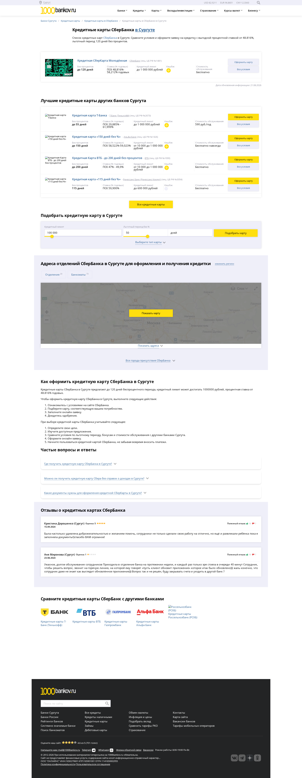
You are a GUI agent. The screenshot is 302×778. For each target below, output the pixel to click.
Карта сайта (180, 717)
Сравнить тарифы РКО (143, 725)
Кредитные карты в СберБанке (101, 20)
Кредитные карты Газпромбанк (116, 623)
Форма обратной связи (128, 749)
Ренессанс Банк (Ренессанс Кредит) (142, 179)
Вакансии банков (184, 721)
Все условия (243, 69)
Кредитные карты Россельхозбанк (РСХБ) (182, 615)
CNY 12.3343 (242, 2)
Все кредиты (93, 712)
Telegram (86, 749)
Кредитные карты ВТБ (87, 621)
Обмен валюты (138, 712)
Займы (89, 725)
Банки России (49, 717)
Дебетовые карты (96, 730)
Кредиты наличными (98, 717)
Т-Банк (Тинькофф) (119, 115)
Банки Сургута (48, 20)
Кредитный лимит (54, 226)
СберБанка (110, 37)
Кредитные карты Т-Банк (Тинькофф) (53, 623)
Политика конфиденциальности (58, 764)
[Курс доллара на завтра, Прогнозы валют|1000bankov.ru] (242, 757)
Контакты (179, 712)
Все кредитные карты (151, 204)
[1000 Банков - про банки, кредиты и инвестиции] (249, 757)
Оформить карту (243, 62)
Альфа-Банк (130, 136)
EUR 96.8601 (226, 2)
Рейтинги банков (52, 721)
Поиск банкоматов (53, 730)
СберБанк (135, 60)
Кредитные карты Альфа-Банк (147, 623)
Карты (156, 10)
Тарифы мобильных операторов (194, 725)
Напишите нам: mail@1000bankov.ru (60, 749)
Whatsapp (103, 749)
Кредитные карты (70, 20)
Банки (121, 10)
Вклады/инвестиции (180, 10)
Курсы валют (232, 10)
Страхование (208, 10)
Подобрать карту (236, 233)
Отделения (53, 274)
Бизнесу (253, 10)
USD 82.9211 (210, 2)
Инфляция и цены (140, 717)
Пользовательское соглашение (93, 764)
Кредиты (138, 10)
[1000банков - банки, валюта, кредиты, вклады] (257, 757)
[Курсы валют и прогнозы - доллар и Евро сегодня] (234, 757)
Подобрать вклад (140, 721)
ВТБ (147, 158)
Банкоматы (79, 274)
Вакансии (148, 749)
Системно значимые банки (58, 725)
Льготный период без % (136, 226)
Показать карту (151, 313)
